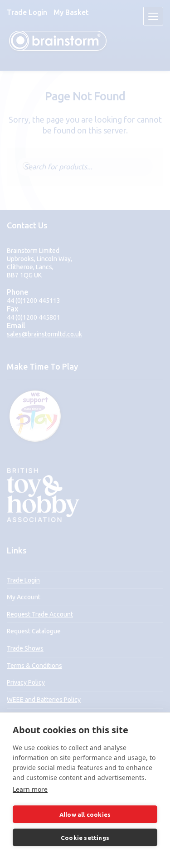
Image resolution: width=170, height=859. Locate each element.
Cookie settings (85, 837)
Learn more (30, 789)
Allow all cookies (85, 814)
